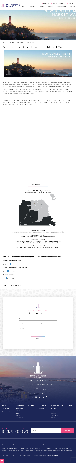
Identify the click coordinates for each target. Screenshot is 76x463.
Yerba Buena (53, 417)
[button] (2, 461)
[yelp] (43, 397)
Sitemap (34, 455)
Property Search (19, 408)
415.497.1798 (46, 3)
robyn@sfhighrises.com (59, 3)
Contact (72, 6)
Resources (32, 6)
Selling (17, 413)
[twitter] (32, 397)
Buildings (50, 6)
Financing (18, 415)
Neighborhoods (62, 6)
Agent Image (54, 455)
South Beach (53, 413)
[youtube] (46, 397)
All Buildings (41, 408)
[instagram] (36, 397)
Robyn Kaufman (5, 408)
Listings (42, 6)
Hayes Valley (53, 408)
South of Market (54, 415)
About (23, 6)
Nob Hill (52, 411)
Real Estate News (20, 417)
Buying (17, 411)
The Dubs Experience (7, 411)
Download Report (38, 184)
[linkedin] (39, 397)
